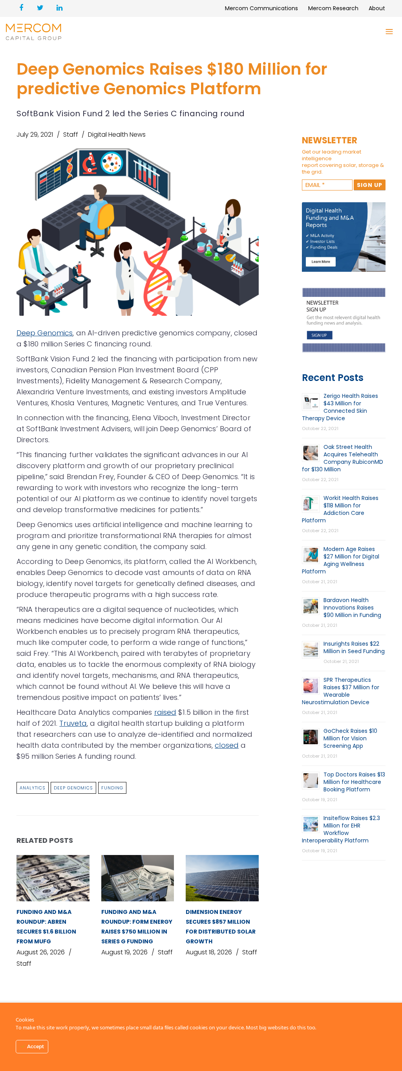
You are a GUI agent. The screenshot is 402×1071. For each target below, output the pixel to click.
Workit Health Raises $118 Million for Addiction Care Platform (340, 509)
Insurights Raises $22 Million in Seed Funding (354, 647)
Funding (112, 788)
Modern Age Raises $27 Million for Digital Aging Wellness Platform (340, 560)
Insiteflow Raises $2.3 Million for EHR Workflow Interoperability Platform (341, 829)
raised (165, 712)
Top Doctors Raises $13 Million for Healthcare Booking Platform (354, 782)
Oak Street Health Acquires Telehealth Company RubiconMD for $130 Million (342, 458)
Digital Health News (117, 134)
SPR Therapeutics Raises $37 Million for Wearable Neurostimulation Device (340, 691)
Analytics (33, 788)
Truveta (73, 723)
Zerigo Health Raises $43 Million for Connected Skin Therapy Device (340, 407)
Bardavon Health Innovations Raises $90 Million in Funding (352, 607)
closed (227, 745)
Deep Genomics (44, 333)
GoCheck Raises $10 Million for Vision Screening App (350, 738)
